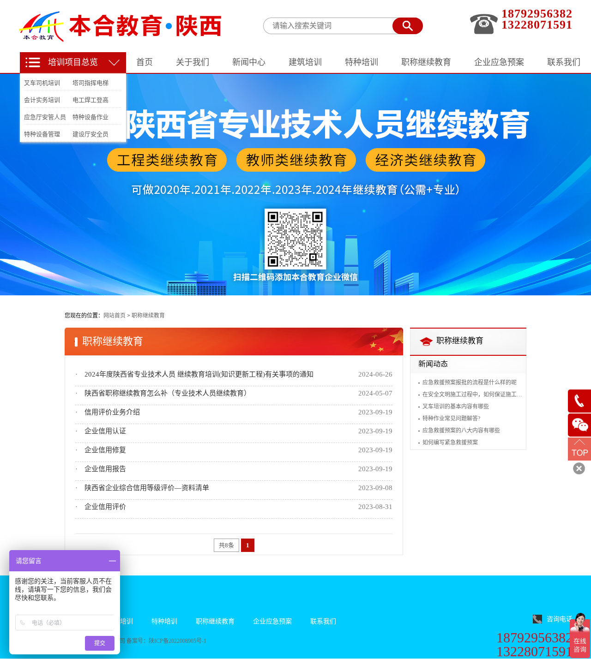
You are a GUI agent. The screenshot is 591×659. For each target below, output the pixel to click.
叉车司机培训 (42, 82)
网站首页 (114, 315)
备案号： (138, 641)
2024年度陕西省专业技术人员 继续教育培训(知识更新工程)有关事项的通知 (199, 374)
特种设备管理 (42, 134)
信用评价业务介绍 (112, 412)
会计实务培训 (42, 99)
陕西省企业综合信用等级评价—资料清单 (146, 487)
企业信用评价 (105, 506)
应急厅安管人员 (45, 117)
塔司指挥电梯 (90, 82)
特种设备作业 (90, 117)
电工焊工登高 (90, 99)
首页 (144, 62)
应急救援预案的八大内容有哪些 (461, 430)
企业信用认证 (105, 431)
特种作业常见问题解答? (451, 418)
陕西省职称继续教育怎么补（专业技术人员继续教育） (167, 393)
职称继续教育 (148, 315)
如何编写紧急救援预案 (450, 442)
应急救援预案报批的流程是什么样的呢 (469, 382)
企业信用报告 (105, 469)
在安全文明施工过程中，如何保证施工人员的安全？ (472, 394)
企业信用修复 (105, 450)
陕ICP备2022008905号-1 (177, 641)
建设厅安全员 (90, 134)
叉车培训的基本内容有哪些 (455, 406)
